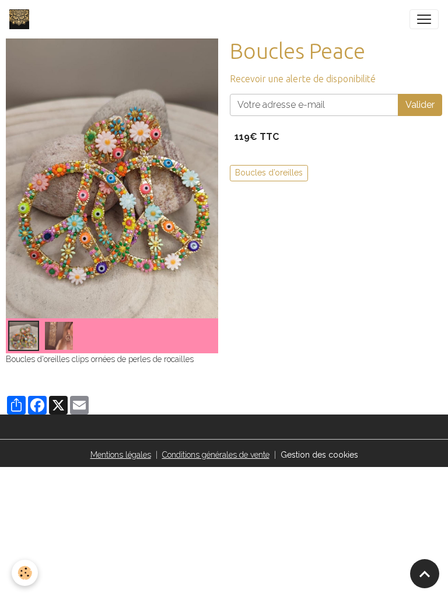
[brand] (21, 19)
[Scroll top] (424, 573)
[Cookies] (25, 573)
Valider (420, 104)
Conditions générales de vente (216, 454)
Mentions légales (120, 454)
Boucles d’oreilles (269, 172)
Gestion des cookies (319, 454)
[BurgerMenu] (424, 19)
